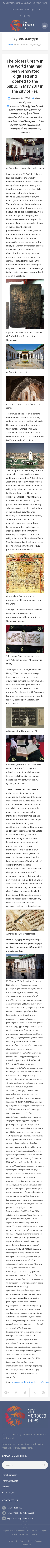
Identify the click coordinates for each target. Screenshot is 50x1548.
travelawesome (33, 124)
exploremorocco (16, 109)
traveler (12, 128)
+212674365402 (14, 1507)
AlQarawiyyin (26, 106)
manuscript (28, 117)
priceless (38, 117)
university (25, 132)
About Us (38, 1541)
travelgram (22, 128)
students (22, 124)
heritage (14, 113)
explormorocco (30, 109)
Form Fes (6, 1486)
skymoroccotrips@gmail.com (20, 1518)
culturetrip (38, 106)
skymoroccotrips (35, 121)
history (22, 113)
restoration (22, 121)
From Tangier (8, 1492)
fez (39, 109)
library (36, 113)
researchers (12, 121)
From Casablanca (10, 1480)
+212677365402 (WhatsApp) (20, 1513)
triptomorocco (34, 128)
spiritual (13, 124)
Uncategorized (25, 102)
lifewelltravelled (15, 117)
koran (29, 113)
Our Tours (20, 1541)
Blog (30, 1541)
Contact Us (26, 1545)
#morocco (14, 106)
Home (10, 44)
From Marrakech (9, 1475)
